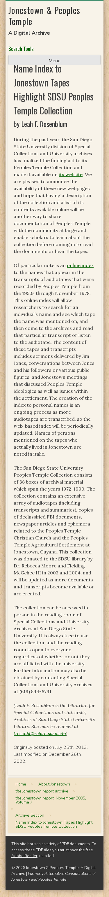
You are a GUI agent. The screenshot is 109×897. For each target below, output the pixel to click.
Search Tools (20, 48)
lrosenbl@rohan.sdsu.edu (40, 733)
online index (80, 265)
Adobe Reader (24, 856)
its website (71, 174)
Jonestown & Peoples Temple (44, 15)
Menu (54, 60)
